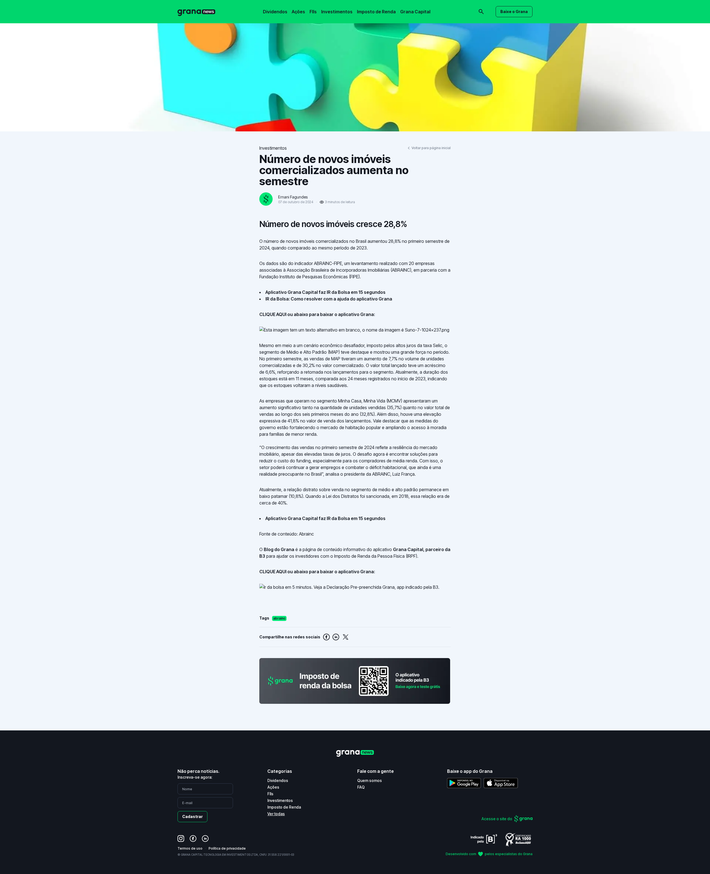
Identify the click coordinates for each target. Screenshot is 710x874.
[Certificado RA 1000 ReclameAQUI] (518, 839)
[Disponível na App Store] (501, 783)
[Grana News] (196, 11)
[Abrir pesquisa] (481, 11)
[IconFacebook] (193, 838)
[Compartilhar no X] (345, 637)
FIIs (313, 11)
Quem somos (369, 780)
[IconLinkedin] (205, 838)
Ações (298, 11)
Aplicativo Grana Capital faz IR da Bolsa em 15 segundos (325, 292)
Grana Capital (415, 11)
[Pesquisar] (405, 7)
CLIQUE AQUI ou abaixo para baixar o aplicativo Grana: (317, 314)
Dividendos (275, 11)
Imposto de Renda (376, 11)
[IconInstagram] (181, 838)
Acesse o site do (496, 818)
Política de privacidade (227, 848)
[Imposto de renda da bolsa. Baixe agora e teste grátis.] (355, 681)
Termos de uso (190, 848)
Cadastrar (192, 816)
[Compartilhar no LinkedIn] (336, 637)
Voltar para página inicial (431, 148)
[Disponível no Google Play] (464, 783)
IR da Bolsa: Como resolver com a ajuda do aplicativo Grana (328, 299)
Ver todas (276, 813)
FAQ (361, 787)
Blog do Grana (279, 549)
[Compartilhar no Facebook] (326, 637)
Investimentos (337, 11)
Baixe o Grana (514, 11)
